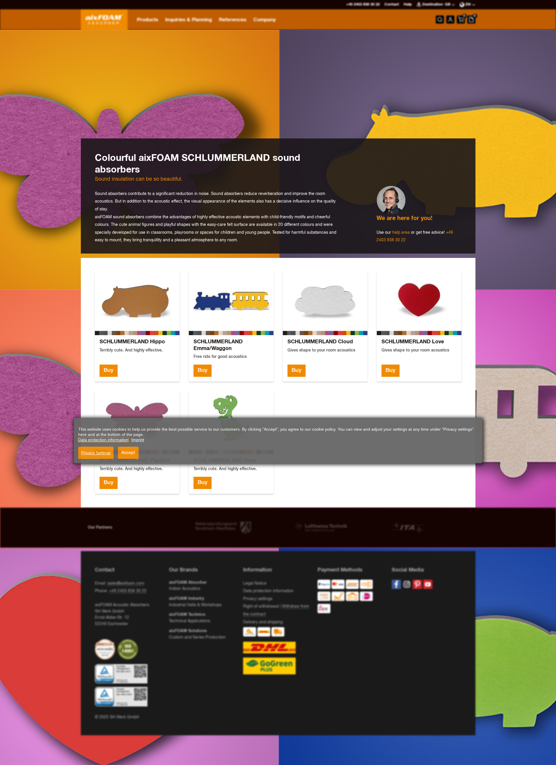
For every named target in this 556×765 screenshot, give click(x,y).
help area (401, 233)
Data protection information (268, 591)
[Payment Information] (350, 598)
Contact (391, 4)
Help (408, 4)
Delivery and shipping (263, 622)
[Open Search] (440, 19)
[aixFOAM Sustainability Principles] (106, 649)
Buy (109, 370)
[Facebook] (396, 584)
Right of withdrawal (261, 606)
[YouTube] (428, 584)
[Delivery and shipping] (278, 650)
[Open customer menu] (450, 19)
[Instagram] (407, 584)
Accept (128, 448)
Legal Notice (254, 583)
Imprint (137, 435)
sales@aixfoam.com (125, 583)
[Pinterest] (417, 584)
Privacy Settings (96, 448)
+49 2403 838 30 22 (128, 591)
